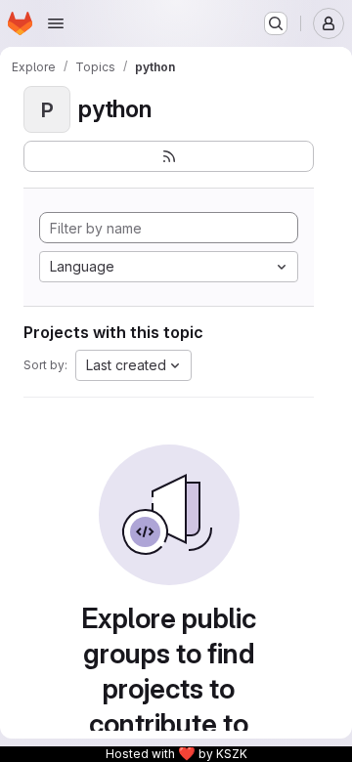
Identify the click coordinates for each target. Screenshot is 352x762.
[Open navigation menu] (55, 23)
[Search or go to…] (275, 23)
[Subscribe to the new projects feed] (168, 156)
